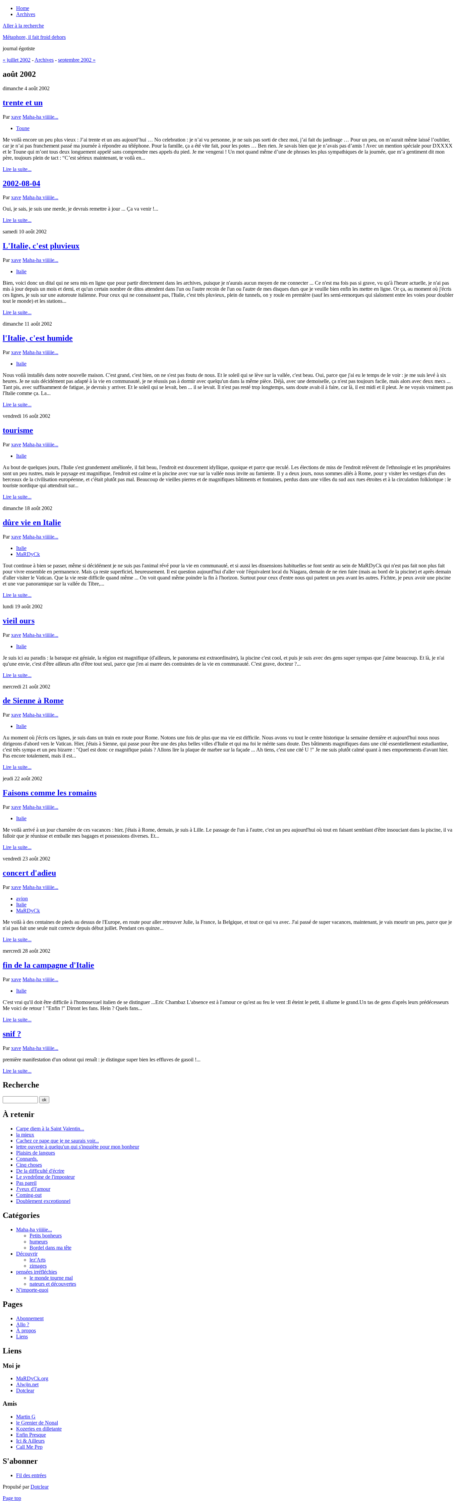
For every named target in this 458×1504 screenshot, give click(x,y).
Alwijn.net (27, 1384)
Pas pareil (26, 1183)
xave (16, 117)
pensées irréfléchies (36, 1272)
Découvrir (27, 1254)
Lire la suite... (17, 169)
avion (22, 898)
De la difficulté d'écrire (40, 1171)
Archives (44, 60)
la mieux (25, 1134)
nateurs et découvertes (53, 1284)
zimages (38, 1266)
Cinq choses (29, 1165)
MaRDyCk (28, 554)
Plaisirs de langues (35, 1153)
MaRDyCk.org (32, 1378)
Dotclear (25, 1390)
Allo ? (22, 1324)
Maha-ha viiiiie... (40, 117)
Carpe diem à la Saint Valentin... (50, 1128)
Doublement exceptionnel (43, 1201)
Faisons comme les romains (50, 792)
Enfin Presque (31, 1435)
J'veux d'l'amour (33, 1189)
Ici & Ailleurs (30, 1441)
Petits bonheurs (46, 1235)
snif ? (12, 1033)
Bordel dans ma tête (50, 1247)
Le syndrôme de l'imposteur (45, 1177)
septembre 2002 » (77, 60)
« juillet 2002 (17, 60)
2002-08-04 (21, 183)
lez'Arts (38, 1260)
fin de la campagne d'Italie (48, 965)
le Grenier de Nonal (37, 1423)
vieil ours (19, 620)
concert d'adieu (29, 873)
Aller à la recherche (23, 26)
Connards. (27, 1159)
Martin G (26, 1416)
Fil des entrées (31, 1475)
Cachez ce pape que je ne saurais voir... (57, 1141)
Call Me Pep (29, 1447)
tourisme (18, 430)
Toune (23, 128)
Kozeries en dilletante (39, 1429)
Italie (21, 271)
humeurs (39, 1241)
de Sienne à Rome (33, 700)
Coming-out (29, 1195)
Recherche (21, 1084)
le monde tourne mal (51, 1278)
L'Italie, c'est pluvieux (41, 245)
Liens (22, 1336)
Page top (12, 1498)
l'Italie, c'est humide (38, 338)
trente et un (23, 102)
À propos (26, 1330)
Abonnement (30, 1318)
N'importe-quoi (32, 1290)
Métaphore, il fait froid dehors (34, 37)
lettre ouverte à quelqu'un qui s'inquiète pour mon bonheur (77, 1147)
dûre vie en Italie (32, 522)
